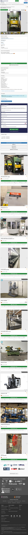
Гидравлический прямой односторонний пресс (7, 38)
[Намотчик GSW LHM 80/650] (14, 444)
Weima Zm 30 (14, 502)
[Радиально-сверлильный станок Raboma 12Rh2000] (14, 289)
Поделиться (14, 147)
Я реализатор (4, 125)
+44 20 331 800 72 (5, 496)
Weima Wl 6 (18, 502)
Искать (26, 2)
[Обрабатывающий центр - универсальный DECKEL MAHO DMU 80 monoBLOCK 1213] (14, 227)
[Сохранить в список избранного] (26, 6)
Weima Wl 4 (9, 502)
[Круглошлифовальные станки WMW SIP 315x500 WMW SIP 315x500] (14, 351)
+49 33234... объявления (6, 136)
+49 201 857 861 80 (5, 497)
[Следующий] (26, 22)
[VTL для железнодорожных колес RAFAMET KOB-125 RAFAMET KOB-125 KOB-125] (14, 413)
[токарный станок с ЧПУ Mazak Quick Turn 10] (14, 196)
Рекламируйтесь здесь (14, 473)
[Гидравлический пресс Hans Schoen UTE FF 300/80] (14, 165)
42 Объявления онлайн (4, 99)
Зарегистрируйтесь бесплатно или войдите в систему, (14, 95)
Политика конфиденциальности (14, 131)
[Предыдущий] (1, 22)
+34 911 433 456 (18, 497)
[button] (27, 1)
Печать (14, 144)
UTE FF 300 (2, 43)
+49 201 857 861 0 (18, 496)
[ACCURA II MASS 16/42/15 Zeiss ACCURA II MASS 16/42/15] (14, 320)
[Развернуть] (14, 184)
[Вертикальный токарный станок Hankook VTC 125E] (14, 382)
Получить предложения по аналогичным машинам (9, 126)
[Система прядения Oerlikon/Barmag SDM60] (14, 258)
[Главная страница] (0, 4)
